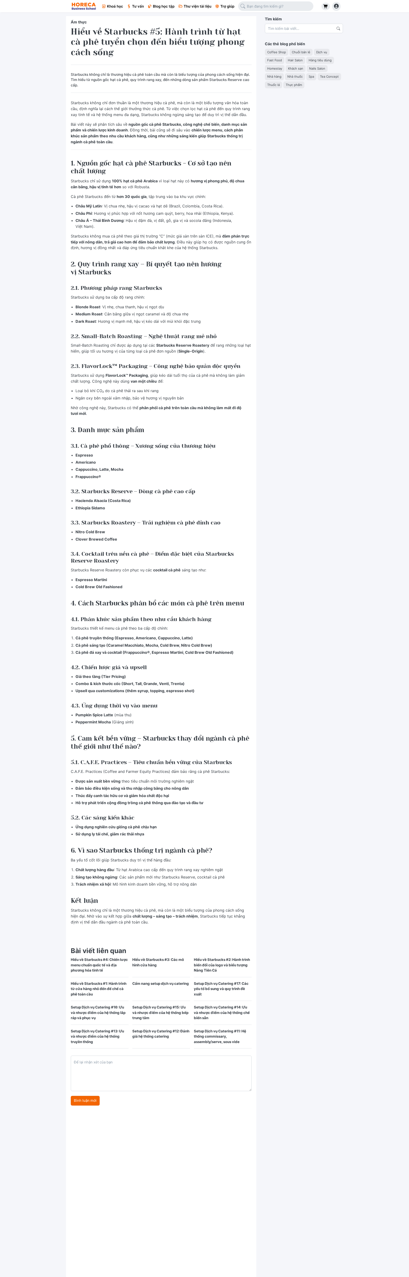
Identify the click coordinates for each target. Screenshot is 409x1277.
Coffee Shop (276, 52)
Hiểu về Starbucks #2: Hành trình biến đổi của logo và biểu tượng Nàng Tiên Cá (222, 964)
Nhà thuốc (295, 76)
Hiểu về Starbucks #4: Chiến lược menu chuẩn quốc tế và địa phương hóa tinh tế (99, 964)
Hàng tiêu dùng (320, 60)
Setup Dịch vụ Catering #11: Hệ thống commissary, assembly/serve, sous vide (220, 1036)
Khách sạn (295, 68)
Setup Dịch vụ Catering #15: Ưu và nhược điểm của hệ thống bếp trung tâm (160, 1012)
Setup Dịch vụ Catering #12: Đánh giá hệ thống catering (160, 1034)
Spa (311, 76)
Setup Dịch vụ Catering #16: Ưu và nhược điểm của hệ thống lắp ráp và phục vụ (98, 1012)
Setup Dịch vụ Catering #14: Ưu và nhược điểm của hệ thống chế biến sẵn (222, 1012)
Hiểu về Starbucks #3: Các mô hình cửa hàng (158, 962)
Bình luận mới (85, 1100)
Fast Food (274, 60)
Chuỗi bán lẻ (301, 52)
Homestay (274, 68)
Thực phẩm (294, 85)
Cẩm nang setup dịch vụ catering (160, 983)
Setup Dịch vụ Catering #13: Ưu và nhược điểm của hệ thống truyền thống (97, 1036)
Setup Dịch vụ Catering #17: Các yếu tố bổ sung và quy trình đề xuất (221, 988)
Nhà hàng (274, 76)
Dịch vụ (321, 52)
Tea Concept (329, 76)
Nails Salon (317, 68)
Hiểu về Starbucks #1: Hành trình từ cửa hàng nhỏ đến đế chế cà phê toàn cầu (98, 988)
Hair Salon (295, 60)
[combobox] (275, 6)
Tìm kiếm (273, 19)
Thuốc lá (273, 85)
